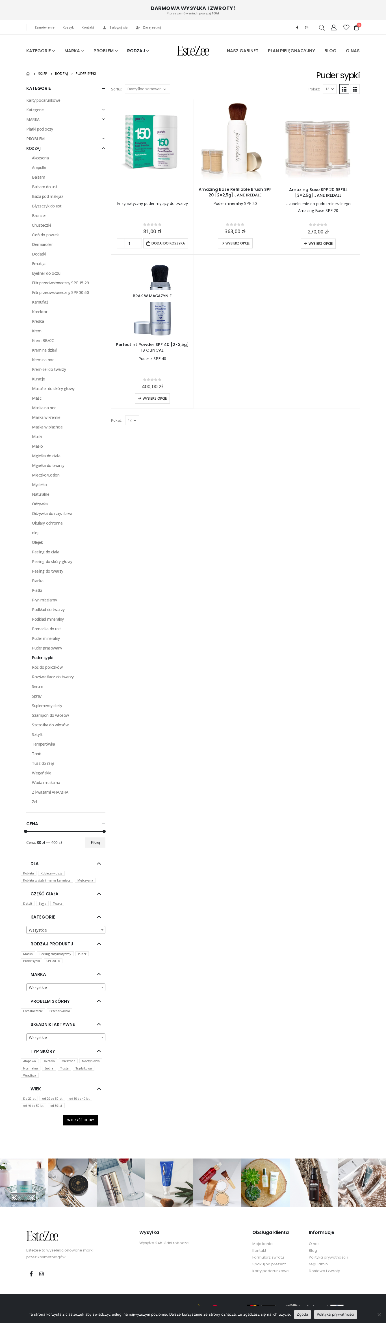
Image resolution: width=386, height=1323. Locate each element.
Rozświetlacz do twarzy (53, 676)
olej (35, 532)
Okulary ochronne (47, 523)
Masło (37, 446)
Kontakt (88, 27)
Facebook (31, 1274)
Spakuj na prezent (269, 1264)
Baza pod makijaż (47, 196)
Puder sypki (42, 657)
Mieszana (68, 1061)
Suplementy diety (47, 705)
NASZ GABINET (243, 51)
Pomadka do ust (46, 628)
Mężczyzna (85, 880)
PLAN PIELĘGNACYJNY (291, 51)
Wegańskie (41, 773)
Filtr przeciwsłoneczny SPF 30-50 (60, 292)
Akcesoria (40, 158)
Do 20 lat (29, 1098)
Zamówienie (44, 27)
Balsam (38, 177)
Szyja (42, 903)
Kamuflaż (40, 302)
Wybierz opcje (237, 243)
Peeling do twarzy (47, 571)
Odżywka (40, 503)
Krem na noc (43, 359)
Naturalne (40, 494)
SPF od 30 (53, 961)
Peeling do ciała (45, 552)
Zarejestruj (152, 27)
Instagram (41, 1274)
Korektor (39, 311)
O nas (314, 1243)
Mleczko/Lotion (45, 475)
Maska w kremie (46, 417)
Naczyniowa (90, 1061)
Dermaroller (42, 244)
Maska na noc (44, 407)
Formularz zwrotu (268, 1257)
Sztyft (37, 734)
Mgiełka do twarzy (48, 465)
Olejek (37, 542)
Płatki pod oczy (39, 129)
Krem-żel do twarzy (49, 369)
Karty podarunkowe (43, 100)
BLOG (330, 51)
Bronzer (39, 215)
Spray (37, 696)
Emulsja (38, 263)
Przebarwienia (59, 1011)
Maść (36, 398)
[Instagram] (307, 27)
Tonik (37, 753)
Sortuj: (116, 89)
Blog (313, 1250)
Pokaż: (314, 89)
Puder (82, 954)
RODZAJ (136, 51)
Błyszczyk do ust (46, 206)
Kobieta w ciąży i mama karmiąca (47, 880)
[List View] (355, 89)
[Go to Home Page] (28, 73)
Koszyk (68, 27)
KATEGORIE (38, 51)
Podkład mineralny (48, 619)
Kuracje (38, 379)
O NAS (353, 51)
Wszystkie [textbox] (38, 930)
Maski (37, 436)
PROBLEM (104, 51)
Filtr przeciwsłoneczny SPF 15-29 (60, 282)
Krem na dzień (44, 350)
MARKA (72, 51)
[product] (152, 140)
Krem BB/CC (43, 340)
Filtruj (95, 842)
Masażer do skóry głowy (53, 388)
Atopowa (29, 1061)
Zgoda (302, 1314)
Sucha (49, 1068)
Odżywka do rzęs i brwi (52, 513)
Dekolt (27, 903)
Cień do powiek (45, 234)
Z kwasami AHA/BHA (50, 792)
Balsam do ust (44, 186)
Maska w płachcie (47, 427)
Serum (37, 686)
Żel (34, 801)
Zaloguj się (118, 27)
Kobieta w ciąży (51, 873)
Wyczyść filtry (80, 1120)
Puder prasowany (47, 648)
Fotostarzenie (33, 1011)
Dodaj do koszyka (168, 243)
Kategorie (35, 109)
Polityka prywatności (335, 1314)
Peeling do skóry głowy (52, 561)
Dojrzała (49, 1061)
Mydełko (39, 484)
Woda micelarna (46, 782)
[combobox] (65, 930)
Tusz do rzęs (43, 763)
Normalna (30, 1068)
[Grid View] (344, 89)
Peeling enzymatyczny (55, 954)
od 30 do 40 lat (79, 1098)
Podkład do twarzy (48, 609)
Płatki (37, 590)
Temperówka (43, 744)
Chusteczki (41, 225)
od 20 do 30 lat (52, 1098)
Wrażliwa (29, 1075)
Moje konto (262, 1243)
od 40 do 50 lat (33, 1105)
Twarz (57, 903)
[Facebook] (297, 27)
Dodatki (39, 254)
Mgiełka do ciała (46, 455)
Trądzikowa (83, 1068)
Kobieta (28, 873)
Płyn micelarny (44, 600)
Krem (36, 331)
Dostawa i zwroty (324, 1271)
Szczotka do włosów (50, 724)
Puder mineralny (46, 638)
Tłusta (64, 1068)
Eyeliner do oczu (46, 273)
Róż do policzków (47, 667)
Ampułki (39, 167)
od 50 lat (56, 1105)
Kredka (38, 321)
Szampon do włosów (50, 715)
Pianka (37, 580)
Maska (28, 954)
